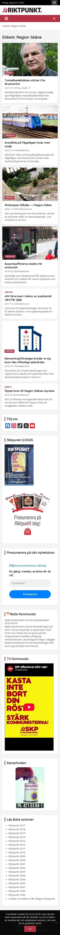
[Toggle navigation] (6, 18)
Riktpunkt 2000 (16, 890)
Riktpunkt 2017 (16, 825)
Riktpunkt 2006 (16, 867)
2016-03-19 (10, 366)
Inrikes (10, 197)
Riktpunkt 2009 (16, 856)
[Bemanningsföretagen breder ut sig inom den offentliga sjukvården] (30, 337)
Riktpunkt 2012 (16, 844)
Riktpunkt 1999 (16, 894)
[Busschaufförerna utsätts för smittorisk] (30, 243)
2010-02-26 (10, 394)
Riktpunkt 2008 (16, 860)
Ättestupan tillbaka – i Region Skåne (28, 205)
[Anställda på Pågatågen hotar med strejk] (30, 122)
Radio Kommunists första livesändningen (27, 620)
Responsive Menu (54, 2)
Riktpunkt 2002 (16, 883)
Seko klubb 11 (24, 87)
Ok (30, 929)
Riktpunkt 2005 (16, 871)
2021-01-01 (10, 87)
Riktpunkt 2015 (16, 833)
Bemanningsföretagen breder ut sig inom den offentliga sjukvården (28, 360)
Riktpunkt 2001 (16, 887)
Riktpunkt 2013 (16, 840)
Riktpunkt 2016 (16, 829)
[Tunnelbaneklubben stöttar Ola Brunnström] (30, 59)
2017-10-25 (10, 303)
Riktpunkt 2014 (16, 836)
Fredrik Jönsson (24, 209)
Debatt (9, 73)
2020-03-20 (10, 271)
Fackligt (10, 135)
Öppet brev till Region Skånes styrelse (29, 391)
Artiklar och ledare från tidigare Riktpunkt (31, 898)
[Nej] (56, 922)
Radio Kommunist (23, 614)
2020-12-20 (10, 209)
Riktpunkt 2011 (16, 848)
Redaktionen (23, 150)
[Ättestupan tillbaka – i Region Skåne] (30, 184)
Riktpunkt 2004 (16, 875)
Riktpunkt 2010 (16, 852)
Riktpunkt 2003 (16, 879)
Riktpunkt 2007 (16, 863)
